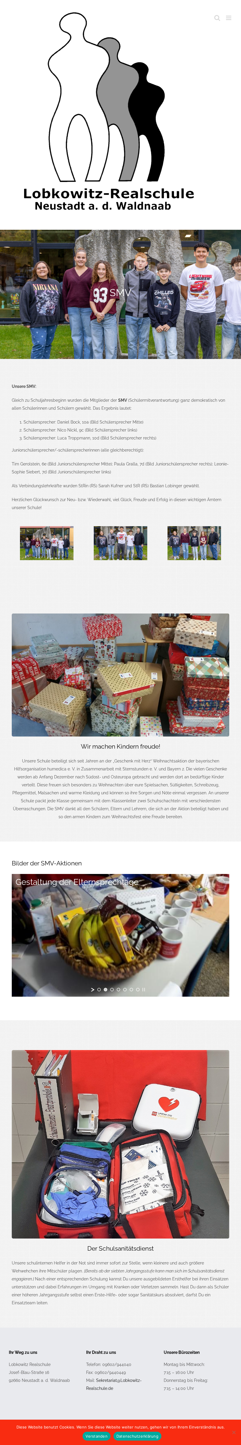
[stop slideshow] (144, 989)
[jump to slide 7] (138, 989)
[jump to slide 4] (118, 989)
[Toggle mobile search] (217, 18)
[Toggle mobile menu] (229, 18)
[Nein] (234, 1432)
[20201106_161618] (120, 615)
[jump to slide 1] (99, 989)
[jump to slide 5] (125, 989)
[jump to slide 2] (105, 989)
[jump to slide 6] (131, 989)
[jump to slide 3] (112, 989)
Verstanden (97, 1436)
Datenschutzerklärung (137, 1436)
